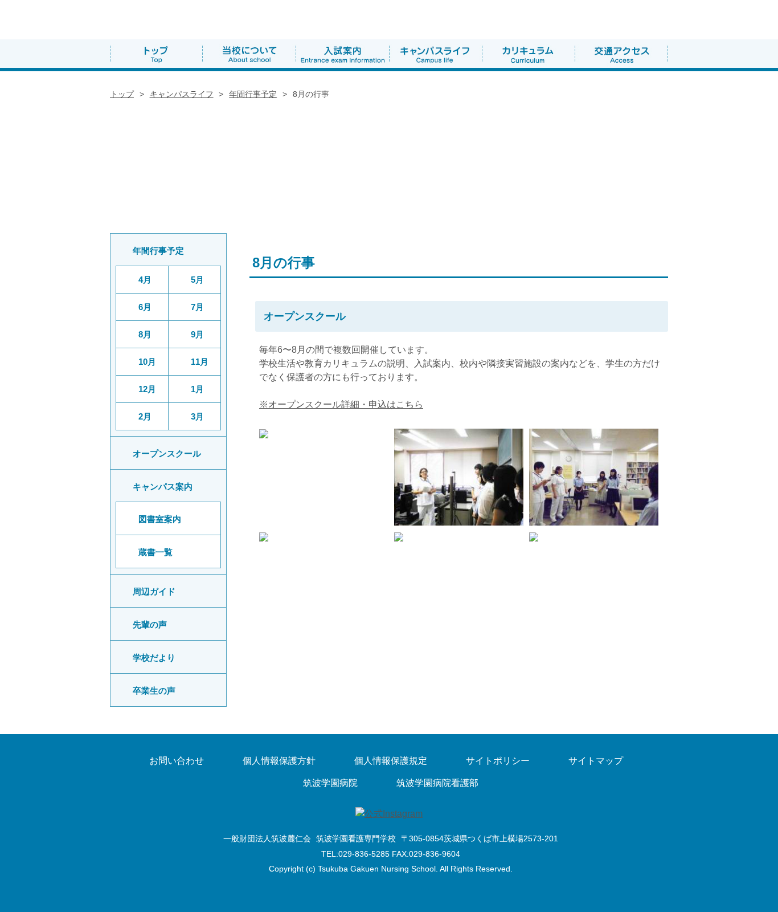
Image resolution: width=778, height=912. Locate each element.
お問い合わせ (176, 761)
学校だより (154, 657)
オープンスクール (167, 453)
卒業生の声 (154, 690)
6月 (144, 307)
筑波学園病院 (330, 783)
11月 (199, 362)
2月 (144, 416)
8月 (144, 334)
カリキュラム (528, 53)
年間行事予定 (253, 94)
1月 (197, 389)
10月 (147, 362)
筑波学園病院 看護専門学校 (203, 19)
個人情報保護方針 (279, 761)
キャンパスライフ (435, 53)
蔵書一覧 (170, 552)
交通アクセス (621, 53)
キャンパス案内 (163, 486)
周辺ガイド (154, 591)
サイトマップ (595, 761)
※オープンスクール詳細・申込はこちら (341, 404)
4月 (144, 279)
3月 (197, 416)
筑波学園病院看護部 (437, 783)
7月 (197, 307)
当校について (249, 53)
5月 (197, 279)
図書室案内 (159, 519)
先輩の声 (150, 624)
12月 (147, 389)
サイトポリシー (498, 761)
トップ (156, 53)
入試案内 (342, 53)
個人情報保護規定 (390, 761)
